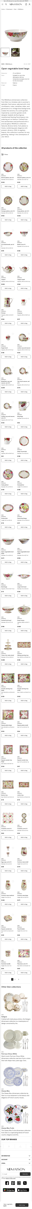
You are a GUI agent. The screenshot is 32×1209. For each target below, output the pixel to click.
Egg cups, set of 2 (6, 862)
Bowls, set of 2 (21, 244)
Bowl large (4, 587)
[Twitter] (25, 1183)
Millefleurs (20, 9)
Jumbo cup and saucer (23, 348)
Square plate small (22, 725)
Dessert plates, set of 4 (23, 177)
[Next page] (18, 979)
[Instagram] (19, 1183)
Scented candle (5, 964)
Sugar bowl (4, 348)
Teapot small (21, 279)
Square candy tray (22, 760)
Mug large (20, 416)
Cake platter (5, 485)
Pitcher (3, 313)
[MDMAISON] (15, 4)
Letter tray (20, 795)
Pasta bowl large (22, 518)
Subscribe (25, 1174)
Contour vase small (22, 862)
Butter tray (4, 795)
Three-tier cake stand (7, 655)
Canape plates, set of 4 (8, 211)
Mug (2, 451)
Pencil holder (21, 929)
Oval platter (20, 485)
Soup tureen (20, 620)
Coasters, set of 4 (6, 828)
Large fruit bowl (21, 587)
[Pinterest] (13, 1183)
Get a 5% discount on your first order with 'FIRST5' (16, 1)
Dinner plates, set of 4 (7, 177)
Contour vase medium (7, 895)
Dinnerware (9, 9)
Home (3, 9)
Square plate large (6, 725)
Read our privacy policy (11, 1178)
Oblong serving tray (23, 655)
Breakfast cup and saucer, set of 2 (6, 382)
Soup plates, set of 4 (23, 211)
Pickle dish (4, 518)
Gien (15, 9)
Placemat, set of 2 (22, 964)
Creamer (19, 313)
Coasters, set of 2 (22, 828)
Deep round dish (22, 451)
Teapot (3, 279)
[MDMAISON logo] (16, 1169)
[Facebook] (7, 1183)
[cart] (26, 4)
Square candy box (6, 929)
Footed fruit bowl (6, 620)
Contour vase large (22, 895)
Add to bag (22, 1205)
